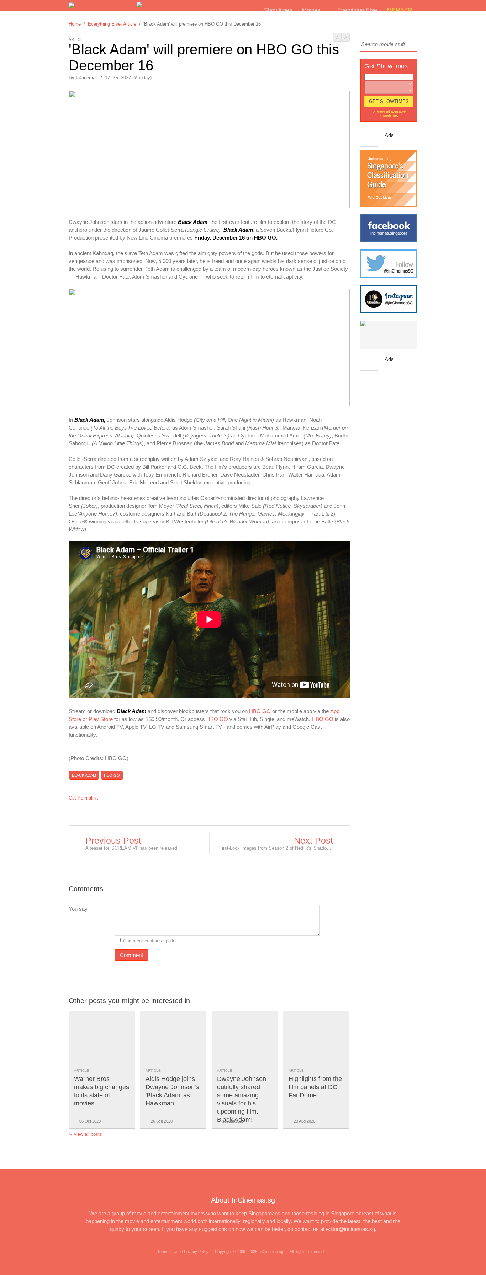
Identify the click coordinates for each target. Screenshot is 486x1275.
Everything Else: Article (112, 24)
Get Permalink (83, 798)
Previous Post (113, 840)
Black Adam (84, 775)
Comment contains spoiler (150, 940)
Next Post (313, 840)
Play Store (101, 719)
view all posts (88, 1134)
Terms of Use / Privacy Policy (182, 1251)
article (81, 1070)
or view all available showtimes (389, 113)
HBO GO (260, 711)
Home (75, 24)
